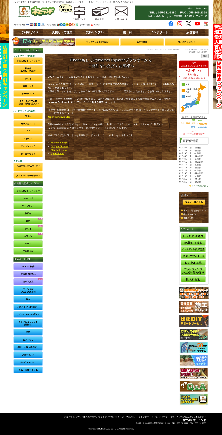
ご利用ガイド (30, 32)
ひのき (28, 78)
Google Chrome (59, 146)
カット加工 (28, 281)
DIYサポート (159, 32)
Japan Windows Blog (59, 117)
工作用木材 (28, 251)
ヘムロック (28, 198)
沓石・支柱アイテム (28, 370)
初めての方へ (189, 214)
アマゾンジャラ (28, 146)
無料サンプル (95, 32)
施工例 (127, 32)
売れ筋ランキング (186, 42)
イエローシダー (28, 86)
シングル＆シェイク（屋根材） (28, 323)
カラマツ (28, 236)
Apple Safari (57, 153)
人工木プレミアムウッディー (28, 167)
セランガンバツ (28, 123)
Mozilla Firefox (59, 150)
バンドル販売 (28, 266)
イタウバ (28, 138)
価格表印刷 (188, 218)
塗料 (28, 332)
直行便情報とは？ (200, 186)
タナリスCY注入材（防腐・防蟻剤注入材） (28, 102)
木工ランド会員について (195, 210)
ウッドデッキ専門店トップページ (158, 49)
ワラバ (28, 243)
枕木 (28, 299)
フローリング (28, 355)
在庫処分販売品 (28, 274)
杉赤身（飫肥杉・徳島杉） (28, 69)
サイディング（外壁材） (28, 314)
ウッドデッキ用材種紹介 (97, 42)
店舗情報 (192, 32)
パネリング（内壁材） (28, 307)
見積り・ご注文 (62, 32)
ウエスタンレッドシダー (28, 61)
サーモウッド (28, 93)
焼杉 (28, 221)
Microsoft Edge (59, 142)
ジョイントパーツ (28, 362)
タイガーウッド (28, 154)
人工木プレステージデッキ (28, 175)
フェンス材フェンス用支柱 (28, 290)
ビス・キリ (28, 339)
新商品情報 (142, 42)
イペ (28, 131)
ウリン (28, 116)
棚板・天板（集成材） (28, 347)
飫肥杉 (28, 213)
